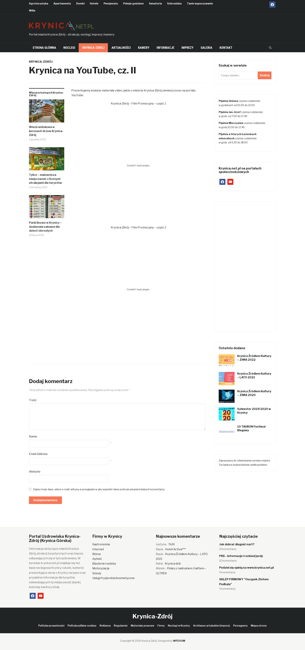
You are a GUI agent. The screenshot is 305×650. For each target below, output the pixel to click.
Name (33, 436)
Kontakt (226, 47)
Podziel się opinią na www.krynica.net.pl (246, 567)
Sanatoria (155, 3)
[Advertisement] (212, 27)
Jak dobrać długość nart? (236, 544)
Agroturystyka (38, 3)
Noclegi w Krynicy (179, 625)
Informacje (165, 47)
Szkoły (96, 573)
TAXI (171, 544)
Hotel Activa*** (175, 549)
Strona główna (44, 47)
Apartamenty (62, 3)
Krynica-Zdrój (93, 47)
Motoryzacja (100, 568)
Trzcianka (224, 464)
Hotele (94, 3)
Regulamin (121, 625)
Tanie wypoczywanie (200, 3)
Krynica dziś (173, 563)
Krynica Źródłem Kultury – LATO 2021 (254, 375)
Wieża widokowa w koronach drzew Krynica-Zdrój (46, 131)
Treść (33, 400)
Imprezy (187, 47)
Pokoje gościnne (133, 3)
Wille (32, 10)
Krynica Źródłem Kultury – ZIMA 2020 (254, 393)
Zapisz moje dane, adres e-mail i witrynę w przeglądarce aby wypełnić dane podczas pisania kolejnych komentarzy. (99, 489)
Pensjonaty (111, 3)
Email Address (38, 454)
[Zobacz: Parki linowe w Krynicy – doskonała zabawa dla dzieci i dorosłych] (46, 208)
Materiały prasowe (142, 625)
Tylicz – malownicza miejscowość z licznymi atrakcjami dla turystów (45, 178)
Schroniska (174, 3)
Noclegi (69, 47)
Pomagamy (240, 625)
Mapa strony (259, 625)
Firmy (161, 625)
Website (34, 471)
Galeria (206, 47)
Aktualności (121, 47)
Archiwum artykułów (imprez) (211, 625)
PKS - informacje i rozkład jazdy (241, 556)
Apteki (97, 558)
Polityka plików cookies (82, 625)
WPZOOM (179, 640)
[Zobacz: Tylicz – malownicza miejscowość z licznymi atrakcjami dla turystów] (46, 160)
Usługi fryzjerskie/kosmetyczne (113, 578)
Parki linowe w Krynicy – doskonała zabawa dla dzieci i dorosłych (45, 226)
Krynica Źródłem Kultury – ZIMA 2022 (254, 357)
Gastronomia (101, 544)
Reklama (105, 625)
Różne (96, 554)
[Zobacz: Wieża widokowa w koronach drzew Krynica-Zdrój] (46, 112)
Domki (80, 3)
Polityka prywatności (51, 625)
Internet (98, 549)
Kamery (143, 47)
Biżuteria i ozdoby (104, 563)
